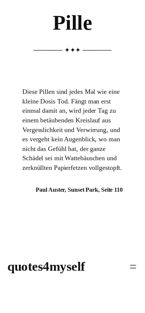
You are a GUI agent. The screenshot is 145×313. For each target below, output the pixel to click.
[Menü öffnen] (133, 266)
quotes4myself (46, 266)
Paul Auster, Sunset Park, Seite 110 (79, 190)
